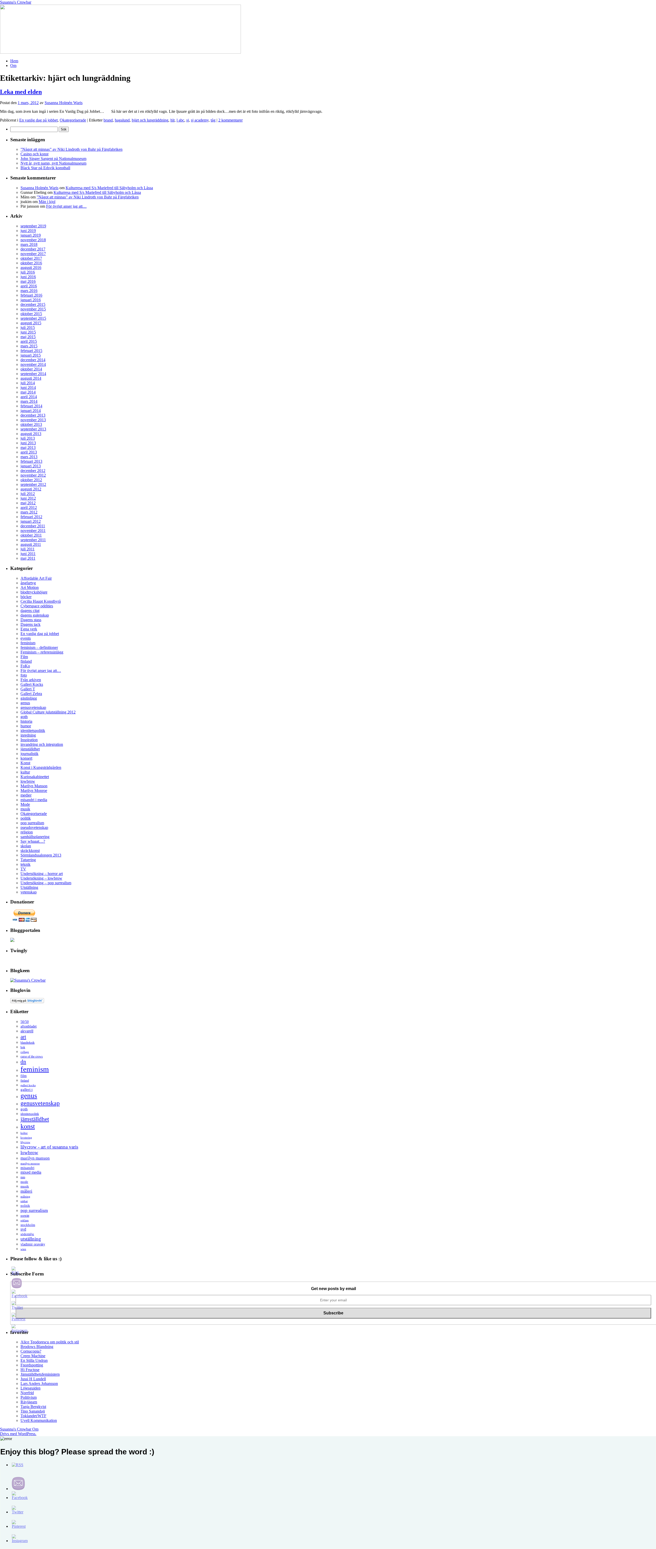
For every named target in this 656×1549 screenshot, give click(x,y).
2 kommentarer (230, 120)
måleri (26, 1191)
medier (26, 795)
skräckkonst (30, 850)
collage (24, 1051)
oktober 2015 (31, 313)
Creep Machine (32, 1356)
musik (25, 809)
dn (23, 1062)
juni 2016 (28, 277)
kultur (25, 772)
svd (23, 1229)
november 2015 (33, 309)
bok (22, 1047)
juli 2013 (27, 438)
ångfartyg (28, 583)
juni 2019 (28, 230)
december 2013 (32, 415)
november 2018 (33, 240)
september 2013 (33, 429)
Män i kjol (47, 201)
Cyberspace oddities (36, 606)
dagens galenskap (34, 615)
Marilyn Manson (33, 786)
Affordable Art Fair (36, 578)
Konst (25, 763)
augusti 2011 (30, 544)
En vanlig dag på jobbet (38, 120)
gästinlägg (28, 698)
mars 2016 (28, 290)
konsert (26, 758)
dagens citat (29, 610)
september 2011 (33, 540)
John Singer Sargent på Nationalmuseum (53, 158)
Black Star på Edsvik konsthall (45, 168)
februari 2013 (31, 461)
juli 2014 (27, 383)
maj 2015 (28, 337)
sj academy (200, 120)
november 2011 (33, 530)
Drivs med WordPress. (18, 1434)
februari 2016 (31, 295)
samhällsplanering (34, 836)
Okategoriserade (73, 120)
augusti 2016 (30, 267)
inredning (28, 735)
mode (24, 1182)
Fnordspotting (31, 1365)
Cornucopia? (30, 1351)
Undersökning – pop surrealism (45, 883)
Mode (25, 804)
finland (26, 661)
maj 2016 (28, 281)
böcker (26, 597)
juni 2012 (28, 498)
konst (27, 1126)
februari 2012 (31, 517)
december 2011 (32, 526)
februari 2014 (31, 406)
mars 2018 (28, 244)
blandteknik (27, 1042)
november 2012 (33, 475)
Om (13, 65)
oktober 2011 (31, 535)
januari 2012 (30, 521)
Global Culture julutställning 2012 (48, 712)
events (25, 638)
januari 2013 (30, 466)
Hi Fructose (29, 1369)
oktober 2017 (31, 258)
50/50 (24, 1022)
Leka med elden (21, 91)
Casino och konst (34, 154)
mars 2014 (28, 401)
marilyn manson (35, 1158)
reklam (24, 1220)
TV (23, 869)
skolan (25, 846)
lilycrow (25, 1142)
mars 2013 (28, 457)
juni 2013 (28, 443)
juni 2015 (28, 332)
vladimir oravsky (32, 1244)
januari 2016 (30, 300)
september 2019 (33, 226)
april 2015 (28, 341)
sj (187, 120)
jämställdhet (30, 749)
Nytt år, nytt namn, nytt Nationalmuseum (53, 163)
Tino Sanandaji (32, 1411)
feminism (27, 643)
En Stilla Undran (34, 1360)
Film (24, 657)
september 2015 (33, 318)
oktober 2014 (31, 369)
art (23, 1037)
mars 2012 (28, 512)
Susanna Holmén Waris (64, 102)
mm (22, 1177)
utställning (30, 1239)
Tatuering (28, 860)
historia (26, 721)
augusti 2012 (30, 489)
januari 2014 (30, 410)
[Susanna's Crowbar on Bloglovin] (27, 1002)
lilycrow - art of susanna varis (49, 1147)
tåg (213, 120)
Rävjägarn (28, 1402)
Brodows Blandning (36, 1346)
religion (26, 832)
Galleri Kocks (31, 684)
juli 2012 (27, 493)
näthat (24, 1201)
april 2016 (28, 286)
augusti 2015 (30, 323)
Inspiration (29, 740)
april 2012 (28, 507)
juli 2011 (27, 549)
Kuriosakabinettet (34, 776)
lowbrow (27, 781)
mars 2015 (28, 346)
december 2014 (32, 360)
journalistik (29, 753)
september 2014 (33, 373)
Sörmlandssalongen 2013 (40, 855)
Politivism (28, 1397)
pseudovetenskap (34, 827)
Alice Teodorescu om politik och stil (49, 1342)
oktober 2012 (31, 480)
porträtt (24, 1216)
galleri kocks (28, 1085)
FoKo (25, 666)
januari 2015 (30, 355)
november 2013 (33, 420)
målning (25, 1196)
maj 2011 (27, 558)
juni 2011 (28, 553)
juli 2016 (27, 272)
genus (25, 703)
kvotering (26, 1137)
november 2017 (33, 254)
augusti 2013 (30, 433)
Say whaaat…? (32, 841)
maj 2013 (28, 447)
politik (25, 818)
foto (23, 675)
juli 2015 (27, 327)
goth (24, 717)
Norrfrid (27, 1393)
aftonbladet (28, 1026)
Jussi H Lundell (33, 1379)
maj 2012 (28, 503)
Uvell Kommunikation (38, 1420)
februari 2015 (31, 350)
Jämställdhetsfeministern (40, 1374)
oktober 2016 (31, 263)
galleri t (26, 1090)
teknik (25, 864)
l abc (180, 120)
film (23, 1076)
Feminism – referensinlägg (41, 652)
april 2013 (28, 452)
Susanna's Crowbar (15, 2)
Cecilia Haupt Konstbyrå (40, 601)
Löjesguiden (30, 1388)
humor (25, 726)
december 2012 (32, 470)
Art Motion (29, 587)
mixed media (30, 1172)
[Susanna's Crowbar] (28, 980)
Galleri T (27, 689)
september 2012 (33, 484)
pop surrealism (32, 823)
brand (108, 120)
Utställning (29, 887)
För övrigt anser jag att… (66, 206)
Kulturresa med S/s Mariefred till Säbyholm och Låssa (109, 188)
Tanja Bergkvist (33, 1406)
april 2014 (28, 397)
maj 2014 (28, 392)
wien (23, 1249)
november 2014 (33, 364)
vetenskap (28, 892)
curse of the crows (31, 1056)
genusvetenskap (33, 707)
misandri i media (33, 800)
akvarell (26, 1031)
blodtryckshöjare (33, 592)
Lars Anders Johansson (39, 1383)
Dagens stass (30, 620)
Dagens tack (30, 624)
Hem (14, 61)
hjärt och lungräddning (150, 120)
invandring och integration (41, 744)
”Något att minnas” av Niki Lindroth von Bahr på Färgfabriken (71, 149)
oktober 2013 (31, 424)
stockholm (27, 1225)
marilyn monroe (30, 1163)
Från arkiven (30, 680)
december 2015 (32, 304)
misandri (27, 1168)
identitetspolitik (32, 730)
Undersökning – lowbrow (41, 878)
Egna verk (28, 629)
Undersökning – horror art (41, 873)
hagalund (122, 120)
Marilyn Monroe (33, 790)
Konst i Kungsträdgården (40, 767)
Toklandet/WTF (33, 1416)
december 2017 (32, 249)
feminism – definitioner (39, 647)
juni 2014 (28, 387)
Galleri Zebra (31, 693)
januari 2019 (30, 235)
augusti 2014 (30, 378)
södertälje (27, 1234)
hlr (172, 120)
